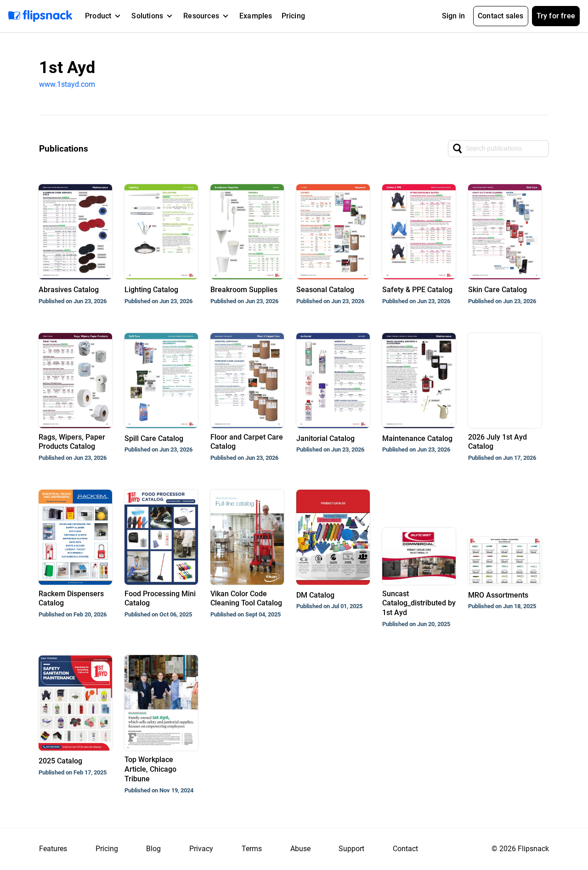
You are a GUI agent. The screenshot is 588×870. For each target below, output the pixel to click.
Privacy (201, 848)
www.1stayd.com (67, 84)
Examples (255, 15)
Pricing (293, 15)
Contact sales (501, 15)
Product (98, 15)
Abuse (300, 848)
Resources (201, 15)
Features (53, 848)
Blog (153, 848)
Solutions (147, 15)
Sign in (453, 15)
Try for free (556, 15)
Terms (252, 848)
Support (351, 848)
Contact (405, 848)
